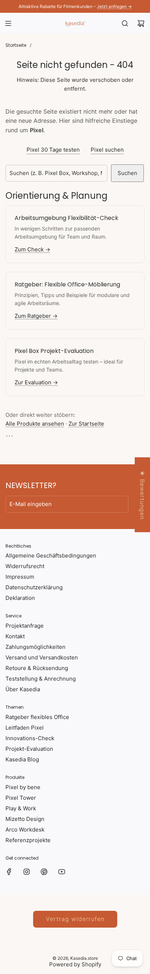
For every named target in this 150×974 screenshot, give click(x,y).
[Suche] (125, 23)
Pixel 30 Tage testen (53, 149)
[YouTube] (62, 872)
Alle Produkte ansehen (34, 423)
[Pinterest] (44, 872)
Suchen (127, 173)
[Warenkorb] (141, 23)
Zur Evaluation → (36, 382)
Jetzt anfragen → (114, 6)
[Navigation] (8, 23)
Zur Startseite (86, 423)
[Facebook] (9, 872)
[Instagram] (27, 872)
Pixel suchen (107, 149)
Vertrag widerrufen (75, 918)
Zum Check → (32, 249)
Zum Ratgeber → (36, 315)
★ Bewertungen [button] (142, 495)
